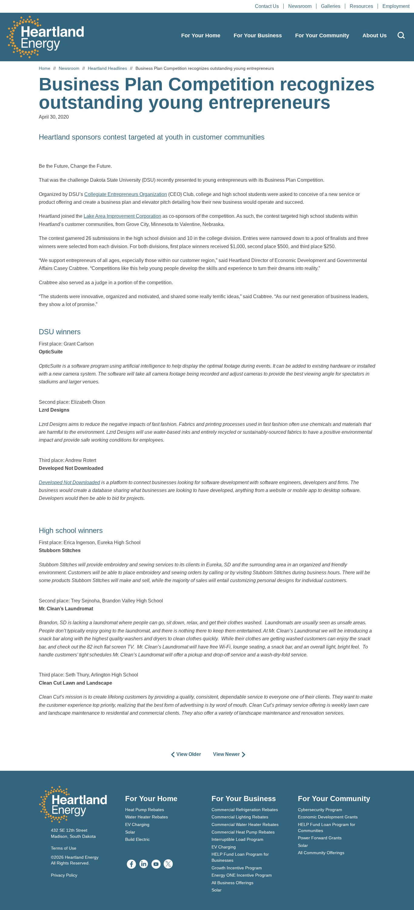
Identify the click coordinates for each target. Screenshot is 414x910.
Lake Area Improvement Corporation (122, 216)
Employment (395, 6)
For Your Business (258, 35)
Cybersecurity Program (320, 809)
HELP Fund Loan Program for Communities (326, 827)
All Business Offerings (232, 882)
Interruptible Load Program (237, 839)
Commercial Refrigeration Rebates (245, 809)
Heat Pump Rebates (144, 809)
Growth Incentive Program (237, 867)
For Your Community (322, 35)
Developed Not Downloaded (69, 482)
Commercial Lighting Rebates (240, 816)
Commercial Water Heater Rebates (245, 824)
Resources (361, 6)
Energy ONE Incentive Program (242, 875)
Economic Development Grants (328, 816)
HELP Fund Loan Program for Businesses (240, 857)
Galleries (330, 6)
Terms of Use (63, 848)
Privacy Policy (64, 875)
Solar (130, 832)
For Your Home (200, 35)
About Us (374, 35)
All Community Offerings (321, 852)
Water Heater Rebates (146, 816)
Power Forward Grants (320, 837)
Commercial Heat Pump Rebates (243, 832)
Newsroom (300, 6)
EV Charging (137, 824)
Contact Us (267, 6)
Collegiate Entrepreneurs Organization (125, 194)
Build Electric (137, 839)
